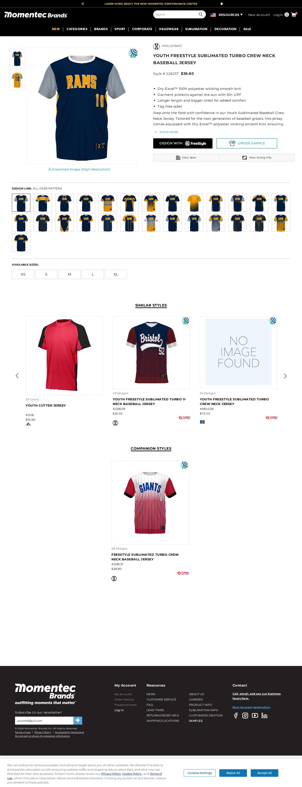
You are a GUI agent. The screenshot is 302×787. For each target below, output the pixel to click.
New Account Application (251, 707)
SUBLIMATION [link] (196, 29)
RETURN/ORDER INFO (163, 715)
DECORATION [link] (225, 29)
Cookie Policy (132, 773)
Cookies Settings (199, 773)
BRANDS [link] (101, 29)
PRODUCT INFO (200, 704)
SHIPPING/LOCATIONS (163, 720)
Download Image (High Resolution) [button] (81, 169)
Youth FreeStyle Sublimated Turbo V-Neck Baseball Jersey (149, 401)
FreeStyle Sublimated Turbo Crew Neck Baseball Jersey (145, 557)
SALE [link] (247, 29)
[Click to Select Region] (213, 14)
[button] (202, 14)
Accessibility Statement (69, 732)
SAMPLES (196, 720)
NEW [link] (56, 29)
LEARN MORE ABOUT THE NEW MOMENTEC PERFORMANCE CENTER (151, 3)
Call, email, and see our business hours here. (257, 696)
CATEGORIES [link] (77, 29)
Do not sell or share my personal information (42, 736)
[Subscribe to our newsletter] (77, 721)
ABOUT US (196, 694)
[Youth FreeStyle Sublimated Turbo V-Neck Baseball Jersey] (151, 384)
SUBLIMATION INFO (203, 710)
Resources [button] (229, 15)
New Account (259, 15)
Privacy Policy (42, 732)
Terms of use (23, 732)
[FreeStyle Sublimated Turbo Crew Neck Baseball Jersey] (150, 534)
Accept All (264, 773)
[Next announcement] (221, 4)
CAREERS (196, 699)
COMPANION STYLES (151, 448)
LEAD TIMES (155, 710)
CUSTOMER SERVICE (161, 699)
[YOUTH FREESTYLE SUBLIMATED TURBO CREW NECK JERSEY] (238, 384)
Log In (119, 710)
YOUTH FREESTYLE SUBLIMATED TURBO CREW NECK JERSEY (234, 401)
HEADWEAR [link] (168, 29)
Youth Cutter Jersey (46, 405)
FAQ (150, 704)
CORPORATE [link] (142, 29)
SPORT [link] (120, 29)
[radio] (21, 202)
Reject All (233, 773)
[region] (151, 773)
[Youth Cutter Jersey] (64, 390)
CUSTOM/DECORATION (206, 715)
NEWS (151, 694)
